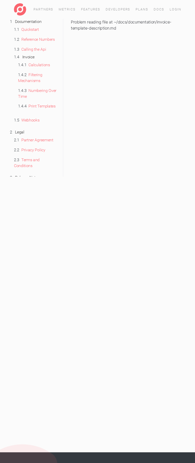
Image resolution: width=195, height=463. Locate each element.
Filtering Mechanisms (30, 77)
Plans (142, 9)
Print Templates (37, 106)
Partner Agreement (33, 140)
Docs (159, 9)
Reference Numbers (34, 39)
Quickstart (26, 29)
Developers (118, 9)
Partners (43, 9)
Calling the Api (30, 49)
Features (90, 9)
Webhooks (27, 120)
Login (176, 9)
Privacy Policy (29, 149)
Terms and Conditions (27, 162)
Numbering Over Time (37, 93)
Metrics (67, 9)
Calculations (34, 64)
